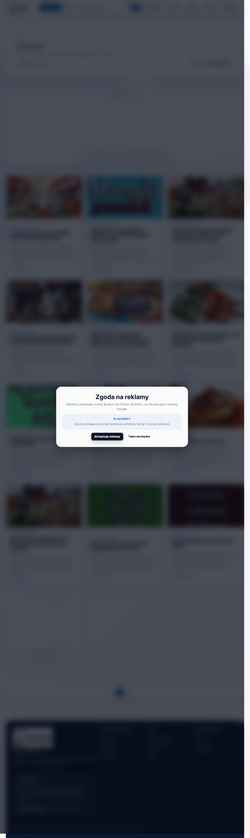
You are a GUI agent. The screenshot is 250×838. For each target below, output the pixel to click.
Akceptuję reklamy (107, 436)
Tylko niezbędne (139, 436)
